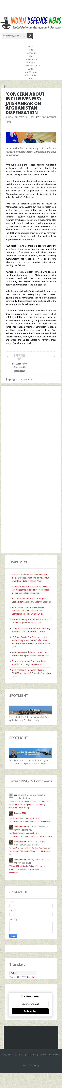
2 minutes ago (24, 808)
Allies (31, 56)
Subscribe (30, 1011)
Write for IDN (31, 75)
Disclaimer (31, 1054)
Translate (31, 977)
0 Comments (27, 379)
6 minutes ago (45, 821)
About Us (31, 78)
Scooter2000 (20, 813)
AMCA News (31, 72)
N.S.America (31, 59)
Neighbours (31, 53)
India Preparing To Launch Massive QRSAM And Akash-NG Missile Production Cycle (31, 673)
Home (31, 46)
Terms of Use (45, 1054)
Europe (31, 68)
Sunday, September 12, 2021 (20, 117)
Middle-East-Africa (31, 65)
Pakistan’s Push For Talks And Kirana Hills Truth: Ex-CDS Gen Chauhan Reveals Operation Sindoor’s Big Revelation (30, 804)
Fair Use (34, 1065)
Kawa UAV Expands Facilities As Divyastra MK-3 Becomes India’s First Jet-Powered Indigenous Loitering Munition (31, 589)
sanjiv (17, 795)
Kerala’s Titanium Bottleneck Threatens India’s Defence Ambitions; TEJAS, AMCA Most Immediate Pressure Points (30, 577)
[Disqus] (31, 430)
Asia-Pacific (31, 62)
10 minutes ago (46, 836)
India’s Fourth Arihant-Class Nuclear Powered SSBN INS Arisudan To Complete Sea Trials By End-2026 (28, 610)
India (31, 49)
